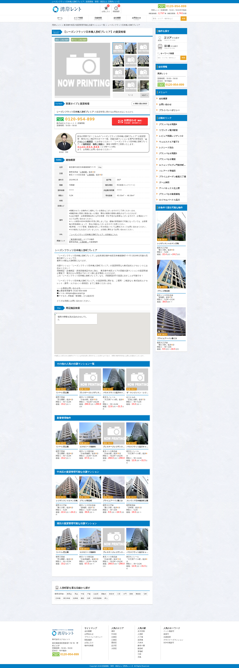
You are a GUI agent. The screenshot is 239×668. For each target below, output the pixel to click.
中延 (82, 594)
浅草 (88, 598)
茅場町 (140, 651)
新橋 (131, 594)
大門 (125, 594)
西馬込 (69, 594)
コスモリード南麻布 (88, 447)
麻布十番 (141, 645)
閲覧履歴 (116, 8)
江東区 (114, 640)
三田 (118, 594)
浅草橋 (75, 598)
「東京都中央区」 (76, 239)
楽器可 (166, 634)
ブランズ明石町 (86, 501)
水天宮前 (141, 631)
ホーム (60, 18)
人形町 (140, 634)
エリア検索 (78, 18)
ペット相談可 (168, 631)
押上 (106, 598)
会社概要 (117, 18)
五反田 (95, 594)
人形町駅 (83, 172)
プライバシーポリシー (93, 637)
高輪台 (103, 594)
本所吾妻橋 (97, 598)
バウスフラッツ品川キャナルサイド (114, 393)
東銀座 (138, 594)
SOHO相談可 (168, 642)
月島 (139, 657)
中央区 (114, 634)
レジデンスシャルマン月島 (67, 501)
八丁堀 (140, 637)
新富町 (140, 648)
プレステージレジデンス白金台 (90, 393)
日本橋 (57, 598)
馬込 (76, 594)
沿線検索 (98, 18)
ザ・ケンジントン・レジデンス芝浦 (137, 393)
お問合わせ (136, 18)
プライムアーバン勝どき (113, 501)
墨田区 (114, 642)
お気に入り (106, 8)
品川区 (114, 645)
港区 (113, 631)
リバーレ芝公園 (62, 393)
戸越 (88, 594)
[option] (67, 387)
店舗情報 (81, 123)
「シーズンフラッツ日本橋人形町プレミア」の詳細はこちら (93, 234)
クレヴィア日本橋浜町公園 (137, 501)
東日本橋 (66, 598)
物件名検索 (89, 645)
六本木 (140, 642)
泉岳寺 (111, 594)
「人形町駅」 (83, 242)
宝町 (145, 594)
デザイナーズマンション (173, 640)
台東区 (114, 637)
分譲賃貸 (167, 637)
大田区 (114, 648)
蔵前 (82, 598)
